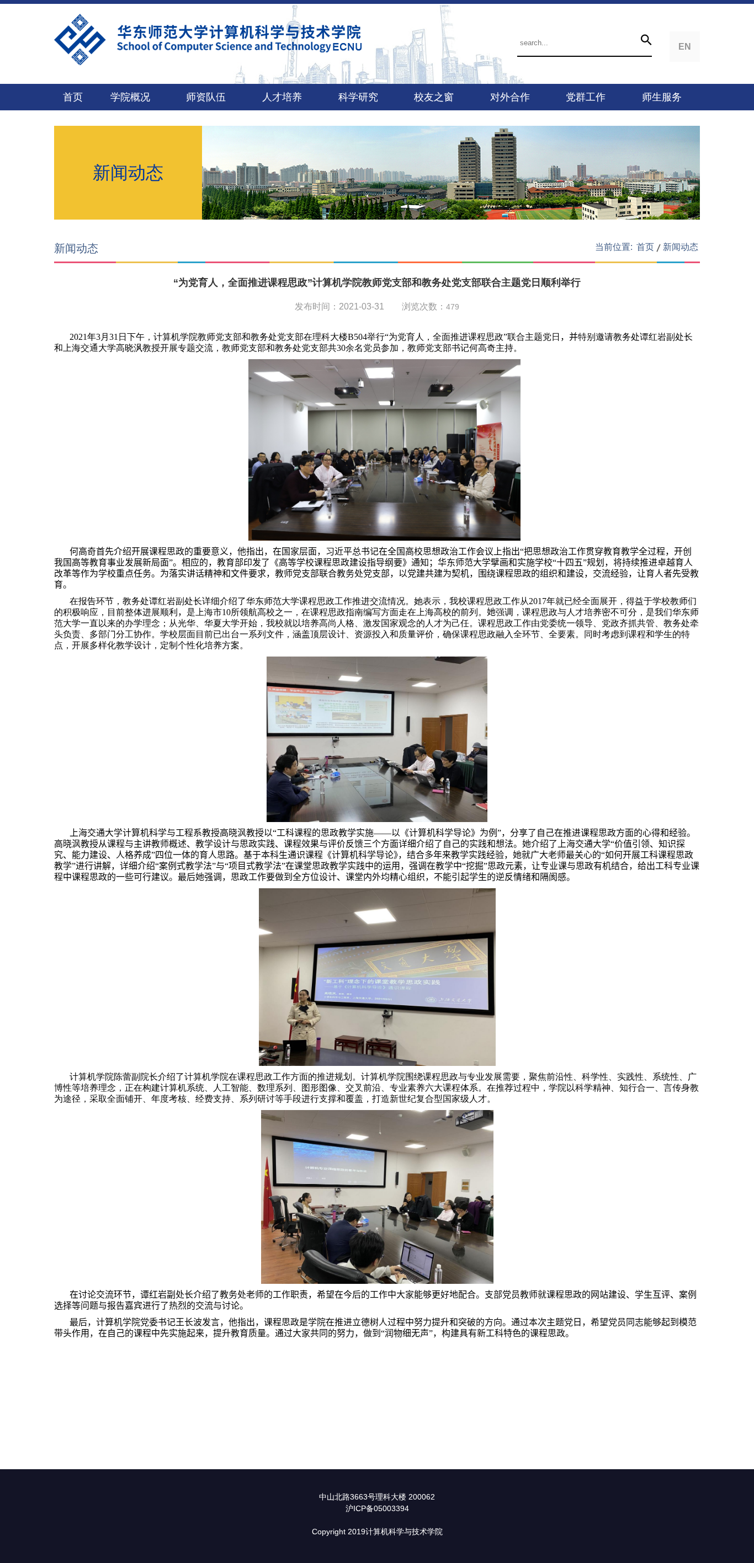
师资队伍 (206, 97)
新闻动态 (680, 247)
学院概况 (130, 97)
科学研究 (358, 97)
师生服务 (662, 97)
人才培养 (282, 97)
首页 (73, 97)
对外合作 (510, 97)
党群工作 (586, 97)
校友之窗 (434, 97)
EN (684, 46)
